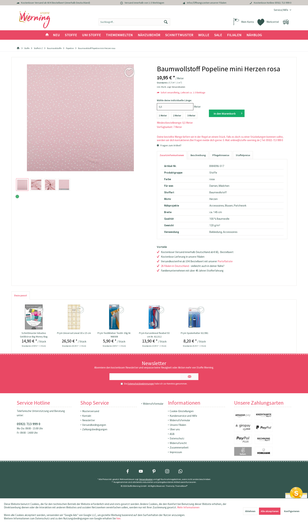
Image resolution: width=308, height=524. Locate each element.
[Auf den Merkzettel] (41, 310)
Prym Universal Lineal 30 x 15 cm (74, 333)
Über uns (175, 429)
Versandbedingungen (94, 425)
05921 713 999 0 (283, 2)
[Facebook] (127, 471)
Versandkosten (146, 479)
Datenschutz (177, 438)
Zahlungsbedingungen (94, 429)
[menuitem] (281, 10)
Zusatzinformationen (172, 155)
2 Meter (177, 115)
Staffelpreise (243, 155)
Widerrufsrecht (178, 443)
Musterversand (90, 411)
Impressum (176, 452)
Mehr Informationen (188, 507)
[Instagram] (167, 471)
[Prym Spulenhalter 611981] (195, 316)
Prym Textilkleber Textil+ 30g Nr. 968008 (114, 334)
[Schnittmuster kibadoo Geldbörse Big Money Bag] (34, 316)
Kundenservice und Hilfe (183, 415)
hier (118, 518)
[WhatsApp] (180, 471)
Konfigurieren (291, 511)
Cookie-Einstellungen (182, 411)
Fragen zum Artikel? (170, 145)
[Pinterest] (154, 471)
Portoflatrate (225, 261)
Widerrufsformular (153, 403)
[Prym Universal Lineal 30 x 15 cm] (74, 316)
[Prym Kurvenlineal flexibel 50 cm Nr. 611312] (154, 316)
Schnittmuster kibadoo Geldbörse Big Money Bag (34, 334)
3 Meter (191, 115)
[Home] (47, 35)
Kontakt (86, 415)
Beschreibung (198, 155)
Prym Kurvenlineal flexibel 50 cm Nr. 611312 (154, 334)
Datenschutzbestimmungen (141, 383)
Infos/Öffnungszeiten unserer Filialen (206, 2)
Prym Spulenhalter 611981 (194, 333)
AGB (172, 434)
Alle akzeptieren (270, 511)
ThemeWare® (181, 486)
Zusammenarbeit (179, 447)
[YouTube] (140, 471)
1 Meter (163, 115)
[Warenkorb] (286, 22)
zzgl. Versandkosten (176, 87)
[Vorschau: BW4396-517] (22, 184)
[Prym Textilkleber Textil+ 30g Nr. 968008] (114, 316)
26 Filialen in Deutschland (175, 266)
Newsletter (88, 420)
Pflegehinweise (220, 155)
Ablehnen (250, 511)
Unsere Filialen (178, 425)
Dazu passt (20, 295)
